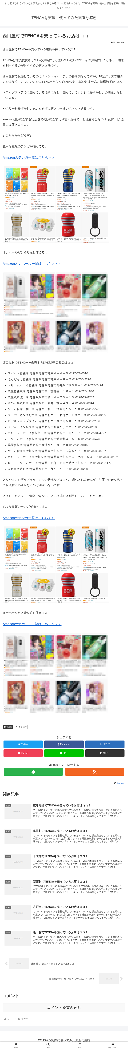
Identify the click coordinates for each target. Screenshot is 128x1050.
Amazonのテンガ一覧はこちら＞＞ (29, 157)
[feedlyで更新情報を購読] (33, 772)
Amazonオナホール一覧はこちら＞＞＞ (32, 263)
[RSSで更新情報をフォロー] (94, 772)
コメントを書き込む (64, 1007)
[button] (105, 753)
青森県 (9, 727)
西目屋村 (22, 727)
